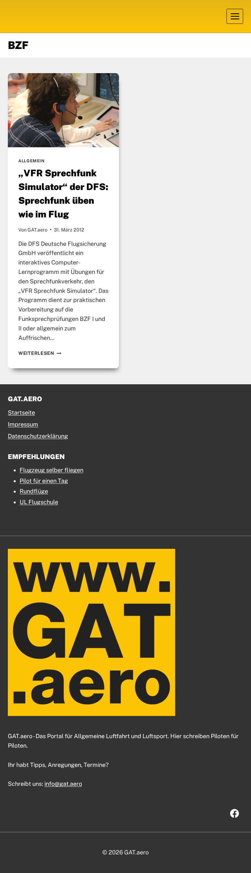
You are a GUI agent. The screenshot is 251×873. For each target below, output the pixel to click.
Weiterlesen (39, 353)
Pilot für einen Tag (44, 480)
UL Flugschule (39, 502)
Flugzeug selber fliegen (51, 470)
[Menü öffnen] (234, 16)
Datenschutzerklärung (38, 436)
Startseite (21, 412)
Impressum (23, 424)
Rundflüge (34, 491)
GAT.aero (37, 229)
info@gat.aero (63, 783)
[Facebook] (234, 813)
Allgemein (31, 160)
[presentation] (63, 110)
